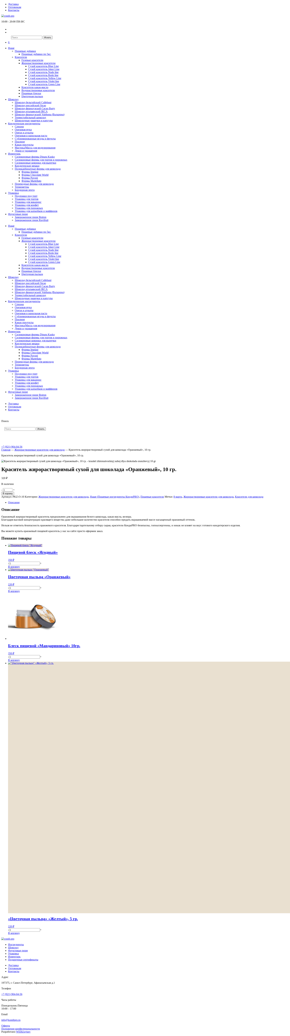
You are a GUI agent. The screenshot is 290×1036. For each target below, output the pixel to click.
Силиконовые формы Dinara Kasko (35, 156)
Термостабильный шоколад (30, 117)
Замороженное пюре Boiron (30, 217)
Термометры (22, 186)
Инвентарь (14, 153)
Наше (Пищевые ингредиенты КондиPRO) (114, 496)
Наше (11, 48)
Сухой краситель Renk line (43, 75)
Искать (47, 37)
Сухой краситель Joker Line (43, 69)
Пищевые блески (31, 93)
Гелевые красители (32, 60)
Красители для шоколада (249, 496)
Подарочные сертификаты (23, 959)
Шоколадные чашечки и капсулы (34, 120)
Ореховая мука (23, 129)
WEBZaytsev (23, 1031)
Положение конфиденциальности (20, 1028)
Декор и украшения (26, 150)
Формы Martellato (31, 180)
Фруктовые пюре (18, 214)
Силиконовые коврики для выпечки (35, 162)
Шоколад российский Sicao (30, 105)
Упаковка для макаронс (28, 202)
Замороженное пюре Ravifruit (31, 220)
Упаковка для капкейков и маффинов (36, 211)
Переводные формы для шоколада (34, 183)
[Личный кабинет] (10, 29)
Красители (21, 57)
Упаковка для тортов (26, 199)
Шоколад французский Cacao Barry (35, 108)
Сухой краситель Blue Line (43, 66)
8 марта (178, 496)
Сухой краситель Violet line (43, 81)
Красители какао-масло (34, 87)
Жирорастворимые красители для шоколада (39, 449)
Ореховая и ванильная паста (31, 135)
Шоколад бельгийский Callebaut (33, 102)
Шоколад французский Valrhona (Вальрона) (39, 114)
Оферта (5, 1025)
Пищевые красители (152, 496)
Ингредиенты (16, 944)
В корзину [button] (14, 566)
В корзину (8, 493)
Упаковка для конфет (27, 205)
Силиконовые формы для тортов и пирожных (41, 159)
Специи (19, 126)
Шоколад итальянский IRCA (31, 111)
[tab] (148, 502)
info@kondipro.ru (10, 1020)
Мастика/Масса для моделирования (35, 147)
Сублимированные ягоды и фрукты (35, 138)
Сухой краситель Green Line (44, 84)
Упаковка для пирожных (29, 208)
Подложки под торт (26, 196)
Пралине (20, 141)
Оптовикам (14, 7)
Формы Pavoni (29, 177)
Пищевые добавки (25, 51)
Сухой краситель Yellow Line (44, 78)
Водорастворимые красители (38, 90)
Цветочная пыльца (32, 96)
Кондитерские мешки (27, 165)
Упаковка (13, 193)
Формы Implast (29, 171)
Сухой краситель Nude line (43, 72)
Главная (5, 449)
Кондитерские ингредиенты (24, 123)
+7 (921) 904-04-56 (11, 446)
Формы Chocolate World (35, 174)
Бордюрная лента (25, 190)
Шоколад (13, 99)
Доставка (13, 4)
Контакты (13, 10)
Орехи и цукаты (24, 132)
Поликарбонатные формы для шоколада (38, 168)
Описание (14, 502)
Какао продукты (24, 144)
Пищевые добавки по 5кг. (36, 54)
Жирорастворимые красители (38, 63)
